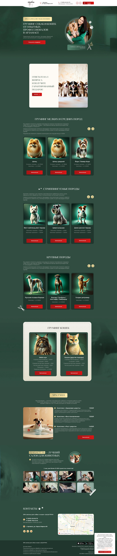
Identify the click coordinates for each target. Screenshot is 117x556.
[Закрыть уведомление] (114, 533)
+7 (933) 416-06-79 (65, 2)
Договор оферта (27, 546)
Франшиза (91, 552)
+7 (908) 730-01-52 (32, 520)
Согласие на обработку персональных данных (35, 550)
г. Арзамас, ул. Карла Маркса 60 (47, 3)
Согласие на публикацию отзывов (32, 553)
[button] (34, 172)
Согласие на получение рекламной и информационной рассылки (40, 551)
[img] (81, 543)
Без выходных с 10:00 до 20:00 (65, 3)
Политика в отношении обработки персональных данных (38, 548)
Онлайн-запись (89, 3)
